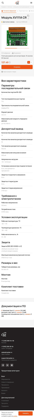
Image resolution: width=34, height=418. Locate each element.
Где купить (4, 403)
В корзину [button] (17, 67)
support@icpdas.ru (7, 358)
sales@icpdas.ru (6, 352)
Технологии (5, 385)
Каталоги (4, 390)
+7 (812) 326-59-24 (7, 346)
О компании (5, 400)
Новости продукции (7, 382)
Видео (3, 393)
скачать (17, 310)
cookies (15, 416)
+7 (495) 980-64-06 (7, 341)
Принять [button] (25, 413)
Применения (5, 387)
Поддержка (4, 406)
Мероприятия (5, 379)
